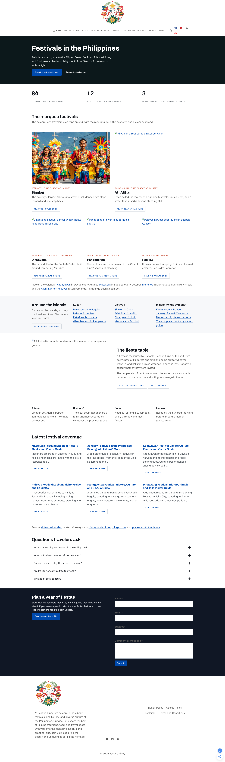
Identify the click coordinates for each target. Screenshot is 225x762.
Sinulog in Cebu (124, 309)
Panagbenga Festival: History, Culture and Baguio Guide (111, 486)
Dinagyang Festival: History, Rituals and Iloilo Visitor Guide (166, 486)
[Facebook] (175, 27)
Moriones (147, 284)
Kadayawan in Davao (168, 309)
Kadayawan (64, 284)
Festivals (69, 30)
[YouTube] (175, 33)
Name (119, 598)
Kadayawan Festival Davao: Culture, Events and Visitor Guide (166, 447)
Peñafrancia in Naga (85, 317)
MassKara (105, 284)
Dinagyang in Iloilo (125, 317)
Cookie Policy (174, 707)
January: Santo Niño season (172, 313)
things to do (119, 527)
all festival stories (51, 527)
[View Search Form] (170, 30)
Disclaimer (150, 713)
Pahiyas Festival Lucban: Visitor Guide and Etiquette (56, 486)
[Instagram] (112, 738)
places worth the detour (146, 527)
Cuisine (105, 30)
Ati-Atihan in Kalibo (126, 313)
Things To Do (118, 30)
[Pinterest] (181, 27)
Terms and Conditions (172, 713)
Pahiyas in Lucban (84, 313)
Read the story (42, 469)
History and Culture (87, 30)
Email (119, 612)
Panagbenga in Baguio (86, 309)
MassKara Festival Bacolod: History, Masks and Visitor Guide (55, 447)
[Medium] (187, 27)
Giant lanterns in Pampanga (89, 321)
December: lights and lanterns (173, 317)
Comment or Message (129, 640)
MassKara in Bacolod (127, 321)
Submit (121, 663)
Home (58, 30)
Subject (120, 626)
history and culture (100, 527)
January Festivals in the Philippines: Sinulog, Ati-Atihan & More (110, 447)
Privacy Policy (155, 707)
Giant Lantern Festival (54, 288)
